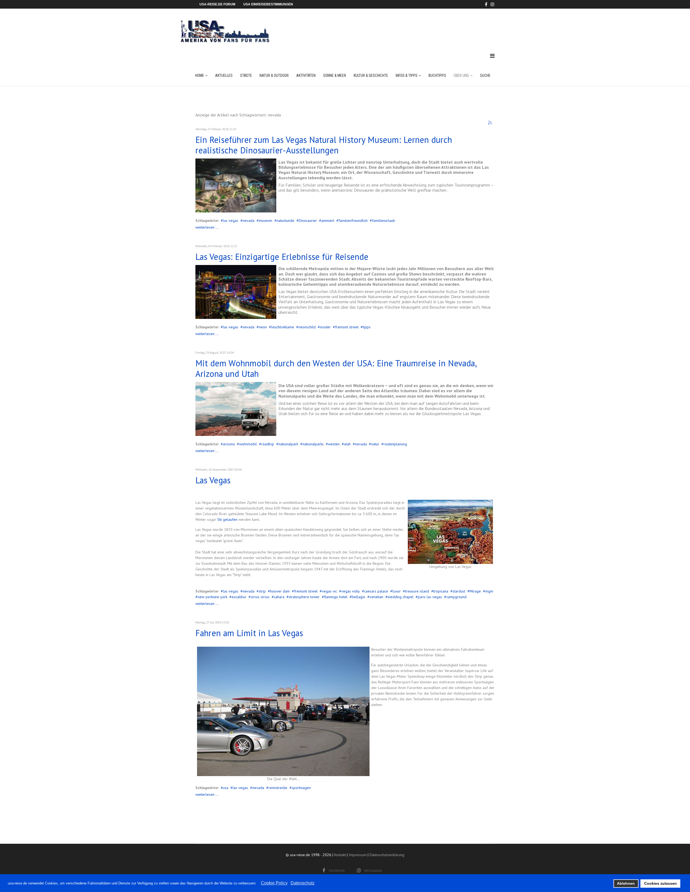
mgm (489, 591)
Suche (485, 75)
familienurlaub (383, 220)
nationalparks (313, 444)
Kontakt (340, 854)
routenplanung (395, 444)
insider (325, 327)
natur (375, 444)
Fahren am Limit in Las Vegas (249, 633)
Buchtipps (437, 75)
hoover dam (280, 591)
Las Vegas (212, 480)
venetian (376, 596)
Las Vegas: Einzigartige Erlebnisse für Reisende (281, 256)
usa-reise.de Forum (217, 4)
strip (262, 591)
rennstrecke (277, 787)
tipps (367, 327)
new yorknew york (212, 596)
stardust (459, 591)
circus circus (260, 596)
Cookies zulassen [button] (660, 883)
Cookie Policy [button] (274, 883)
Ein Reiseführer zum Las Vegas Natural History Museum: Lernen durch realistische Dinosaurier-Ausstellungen (323, 145)
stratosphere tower (304, 596)
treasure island (417, 591)
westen (334, 444)
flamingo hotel (335, 596)
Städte (246, 75)
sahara (279, 596)
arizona (229, 444)
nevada (248, 220)
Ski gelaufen (227, 519)
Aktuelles (224, 75)
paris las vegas (430, 596)
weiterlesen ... (207, 227)
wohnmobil (248, 444)
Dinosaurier (308, 220)
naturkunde (285, 220)
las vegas (230, 220)
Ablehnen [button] (626, 883)
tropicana (440, 591)
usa (225, 787)
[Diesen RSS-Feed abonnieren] (490, 123)
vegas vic (329, 591)
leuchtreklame (282, 327)
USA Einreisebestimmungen (268, 4)
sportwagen (301, 787)
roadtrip (267, 444)
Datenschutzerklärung (387, 854)
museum (265, 220)
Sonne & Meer (334, 75)
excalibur (239, 596)
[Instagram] (492, 4)
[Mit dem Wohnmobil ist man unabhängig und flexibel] (235, 409)
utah (347, 444)
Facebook (337, 871)
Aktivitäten (306, 75)
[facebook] (486, 4)
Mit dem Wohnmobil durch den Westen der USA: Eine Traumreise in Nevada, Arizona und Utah (336, 368)
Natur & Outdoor (274, 75)
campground (456, 596)
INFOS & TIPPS (407, 75)
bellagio (358, 596)
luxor (396, 591)
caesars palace (376, 591)
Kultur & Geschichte (371, 75)
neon (263, 327)
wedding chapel (400, 596)
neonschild (307, 327)
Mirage (475, 591)
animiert (327, 220)
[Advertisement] (396, 25)
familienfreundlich (353, 220)
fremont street (346, 327)
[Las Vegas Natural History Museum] (235, 185)
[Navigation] (492, 56)
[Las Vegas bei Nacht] (235, 292)
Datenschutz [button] (303, 883)
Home (199, 75)
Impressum (358, 854)
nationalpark (288, 444)
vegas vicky (350, 591)
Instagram (373, 871)
